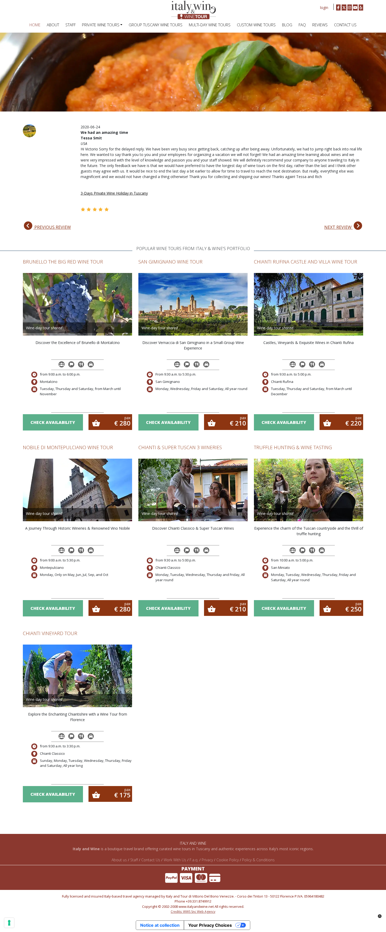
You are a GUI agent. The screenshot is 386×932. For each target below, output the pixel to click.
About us (119, 859)
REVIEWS (320, 24)
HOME (34, 24)
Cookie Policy (227, 859)
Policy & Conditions (258, 859)
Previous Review (52, 227)
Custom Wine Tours (256, 24)
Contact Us (345, 24)
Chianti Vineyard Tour (50, 633)
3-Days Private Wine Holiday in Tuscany (114, 193)
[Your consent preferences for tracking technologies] (9, 923)
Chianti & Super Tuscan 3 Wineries (180, 447)
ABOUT (53, 24)
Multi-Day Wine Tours (210, 24)
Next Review (338, 227)
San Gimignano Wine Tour (170, 262)
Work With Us (175, 859)
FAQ (302, 24)
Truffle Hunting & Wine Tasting (293, 447)
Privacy (207, 859)
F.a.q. (194, 859)
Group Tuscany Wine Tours (155, 24)
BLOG (287, 24)
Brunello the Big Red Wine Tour (63, 262)
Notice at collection (160, 925)
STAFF (70, 24)
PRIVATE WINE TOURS (100, 24)
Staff (134, 859)
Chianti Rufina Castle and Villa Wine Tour (305, 262)
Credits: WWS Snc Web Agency (193, 911)
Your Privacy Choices (210, 925)
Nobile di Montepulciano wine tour (68, 447)
